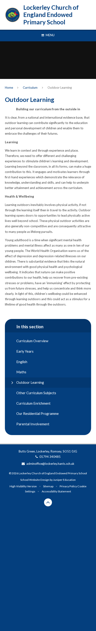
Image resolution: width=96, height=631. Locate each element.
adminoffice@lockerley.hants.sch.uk (50, 463)
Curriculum (30, 87)
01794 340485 (50, 457)
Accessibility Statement (56, 491)
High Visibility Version (23, 486)
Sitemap (48, 486)
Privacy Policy (68, 486)
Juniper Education (64, 479)
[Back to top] (48, 502)
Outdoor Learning (60, 87)
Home (9, 87)
